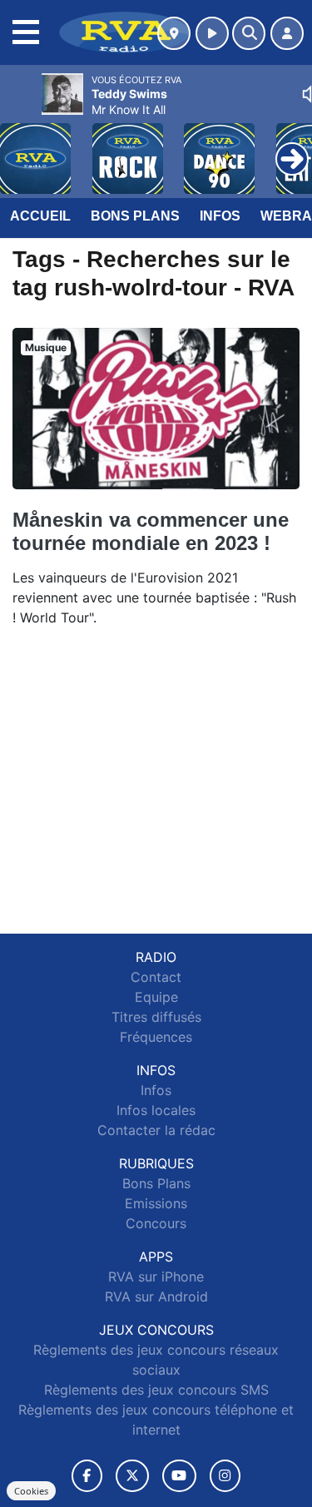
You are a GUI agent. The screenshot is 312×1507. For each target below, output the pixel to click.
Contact (156, 977)
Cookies (31, 1491)
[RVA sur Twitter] (132, 1476)
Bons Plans (135, 216)
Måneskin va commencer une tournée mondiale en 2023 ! (150, 531)
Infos (220, 216)
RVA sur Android (156, 1296)
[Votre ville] (174, 33)
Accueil (40, 216)
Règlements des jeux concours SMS (156, 1389)
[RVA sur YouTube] (179, 1476)
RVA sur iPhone (156, 1276)
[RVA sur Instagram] (225, 1476)
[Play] (21, 146)
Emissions (156, 1203)
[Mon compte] (287, 33)
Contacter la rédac (156, 1130)
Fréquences (156, 1037)
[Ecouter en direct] (212, 33)
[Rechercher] (248, 33)
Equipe (156, 997)
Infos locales (156, 1110)
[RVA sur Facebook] (87, 1476)
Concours (156, 1223)
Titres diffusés (156, 1017)
